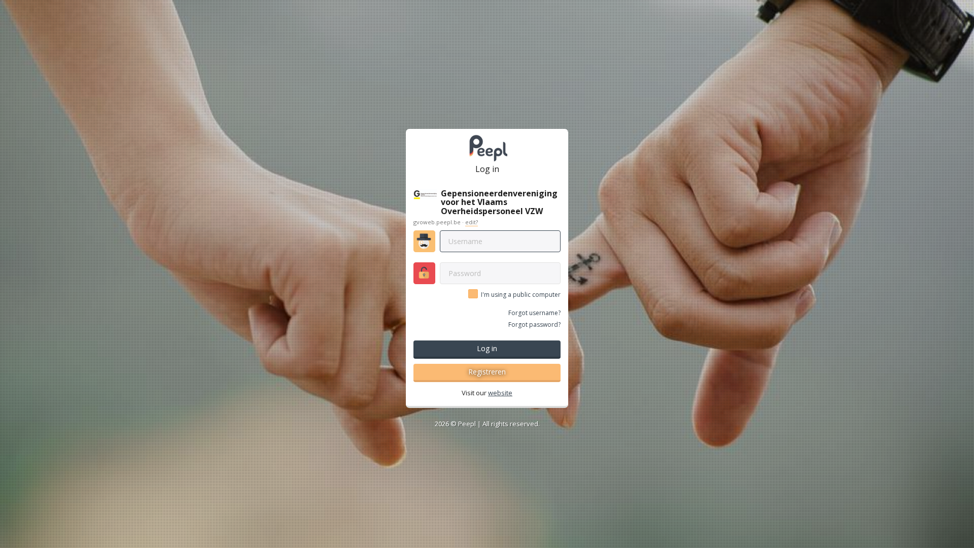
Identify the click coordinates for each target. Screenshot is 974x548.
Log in (487, 348)
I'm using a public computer (521, 294)
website (500, 392)
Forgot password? (534, 324)
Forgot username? (534, 313)
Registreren (487, 371)
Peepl (467, 423)
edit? (471, 222)
